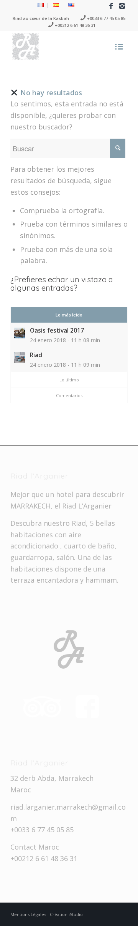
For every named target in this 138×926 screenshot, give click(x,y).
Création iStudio (66, 914)
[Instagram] (122, 6)
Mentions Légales (28, 914)
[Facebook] (111, 6)
